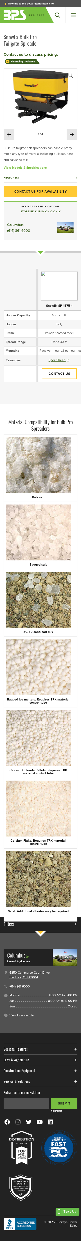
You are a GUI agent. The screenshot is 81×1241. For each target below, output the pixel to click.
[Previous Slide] (9, 134)
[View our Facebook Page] (7, 1122)
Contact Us (59, 374)
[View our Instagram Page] (18, 1122)
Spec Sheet (57, 360)
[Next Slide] (72, 134)
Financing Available (23, 61)
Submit (64, 1103)
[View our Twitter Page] (28, 1122)
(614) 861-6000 (18, 230)
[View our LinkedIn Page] (50, 1122)
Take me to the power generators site (30, 3)
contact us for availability (40, 192)
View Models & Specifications (25, 168)
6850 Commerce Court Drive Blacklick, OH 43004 (29, 975)
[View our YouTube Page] (39, 1122)
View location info (21, 1015)
